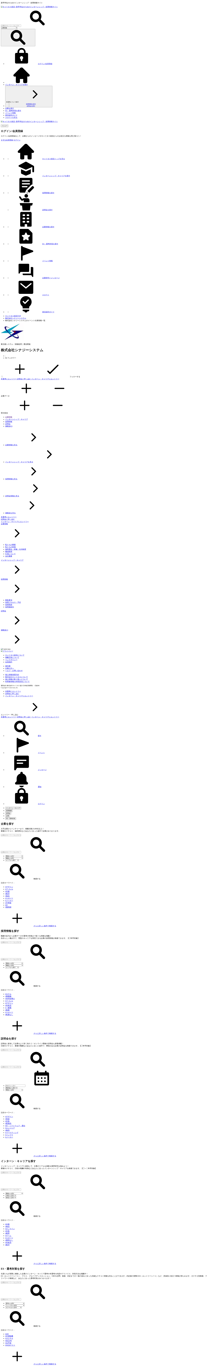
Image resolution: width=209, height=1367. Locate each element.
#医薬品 (8, 1123)
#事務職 (8, 996)
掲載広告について (12, 657)
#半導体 (8, 903)
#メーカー (9, 901)
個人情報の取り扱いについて (16, 679)
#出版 (7, 891)
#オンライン (10, 1229)
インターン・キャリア (13, 808)
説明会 (7, 424)
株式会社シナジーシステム (15, 318)
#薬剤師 (8, 907)
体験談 (8, 426)
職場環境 (8, 551)
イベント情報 (10, 113)
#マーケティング (11, 1133)
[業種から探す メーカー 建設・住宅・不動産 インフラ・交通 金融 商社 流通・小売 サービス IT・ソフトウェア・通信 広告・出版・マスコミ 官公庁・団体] (14, 856)
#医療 (7, 1010)
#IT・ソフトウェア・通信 (15, 1126)
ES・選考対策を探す (13, 111)
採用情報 (8, 422)
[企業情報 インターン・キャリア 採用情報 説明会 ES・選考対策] (9, 28)
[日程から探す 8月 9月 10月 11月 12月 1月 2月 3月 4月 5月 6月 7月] (10, 1195)
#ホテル (8, 994)
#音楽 (7, 1119)
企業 (7, 816)
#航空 (7, 894)
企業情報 (8, 417)
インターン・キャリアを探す (16, 84)
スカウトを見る (11, 117)
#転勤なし (9, 1015)
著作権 (7, 666)
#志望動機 (9, 1336)
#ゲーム (8, 1236)
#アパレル (9, 889)
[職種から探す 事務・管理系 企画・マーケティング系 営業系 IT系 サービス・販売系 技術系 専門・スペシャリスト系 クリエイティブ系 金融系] (14, 858)
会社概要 (8, 556)
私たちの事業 (10, 545)
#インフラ (9, 1135)
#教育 (7, 1233)
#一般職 (8, 1008)
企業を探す (9, 108)
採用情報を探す (31, 104)
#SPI (7, 1334)
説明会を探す (31, 106)
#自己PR (8, 1341)
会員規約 (8, 662)
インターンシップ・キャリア (16, 419)
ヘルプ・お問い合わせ (14, 671)
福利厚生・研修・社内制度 (15, 549)
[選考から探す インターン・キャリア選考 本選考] (15, 1303)
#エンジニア (10, 1128)
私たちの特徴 (10, 547)
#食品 (7, 896)
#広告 (7, 1121)
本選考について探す (21, 104)
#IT (6, 905)
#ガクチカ (9, 1338)
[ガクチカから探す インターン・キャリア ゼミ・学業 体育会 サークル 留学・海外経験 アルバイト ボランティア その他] (13, 1307)
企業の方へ (9, 668)
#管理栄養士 (10, 999)
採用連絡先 (9, 607)
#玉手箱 (8, 1343)
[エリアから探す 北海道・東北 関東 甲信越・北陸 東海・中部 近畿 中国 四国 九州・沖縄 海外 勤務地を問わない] (12, 860)
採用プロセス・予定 (13, 602)
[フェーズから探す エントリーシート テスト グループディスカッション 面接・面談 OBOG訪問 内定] (15, 1305)
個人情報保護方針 (12, 675)
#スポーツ (9, 898)
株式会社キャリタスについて (16, 677)
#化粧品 (8, 1005)
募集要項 (8, 600)
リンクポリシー (11, 660)
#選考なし (9, 1240)
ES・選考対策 (10, 818)
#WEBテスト (10, 1345)
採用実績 (8, 605)
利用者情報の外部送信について (17, 681)
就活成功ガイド (11, 115)
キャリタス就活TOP (13, 316)
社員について (10, 554)
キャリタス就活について (14, 655)
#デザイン (9, 887)
